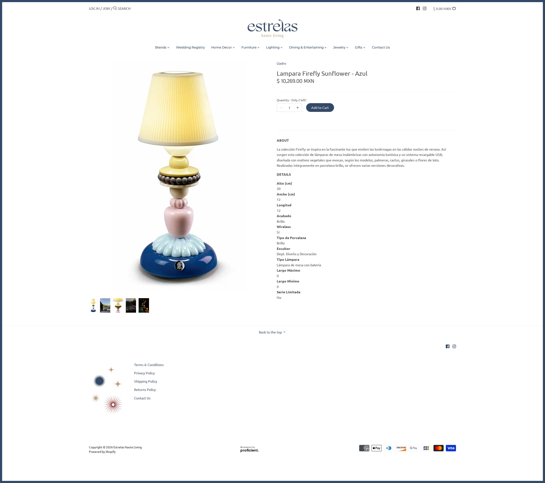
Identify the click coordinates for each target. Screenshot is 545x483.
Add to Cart (320, 107)
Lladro (281, 63)
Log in (94, 8)
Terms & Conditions (149, 364)
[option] (93, 305)
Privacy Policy (144, 373)
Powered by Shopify (102, 451)
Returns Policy (145, 389)
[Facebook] (418, 8)
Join (106, 8)
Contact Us (142, 398)
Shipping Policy (145, 381)
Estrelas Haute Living (127, 447)
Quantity (289, 100)
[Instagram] (424, 8)
